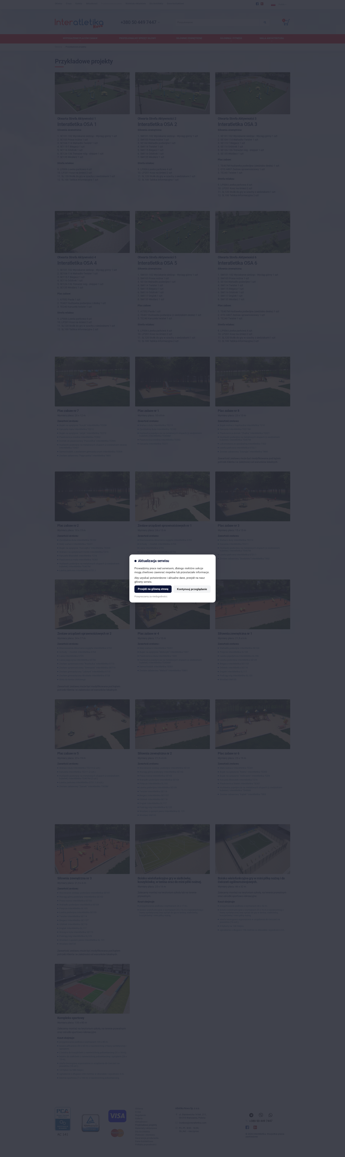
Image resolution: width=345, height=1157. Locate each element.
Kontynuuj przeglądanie (192, 589)
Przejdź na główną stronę (153, 589)
